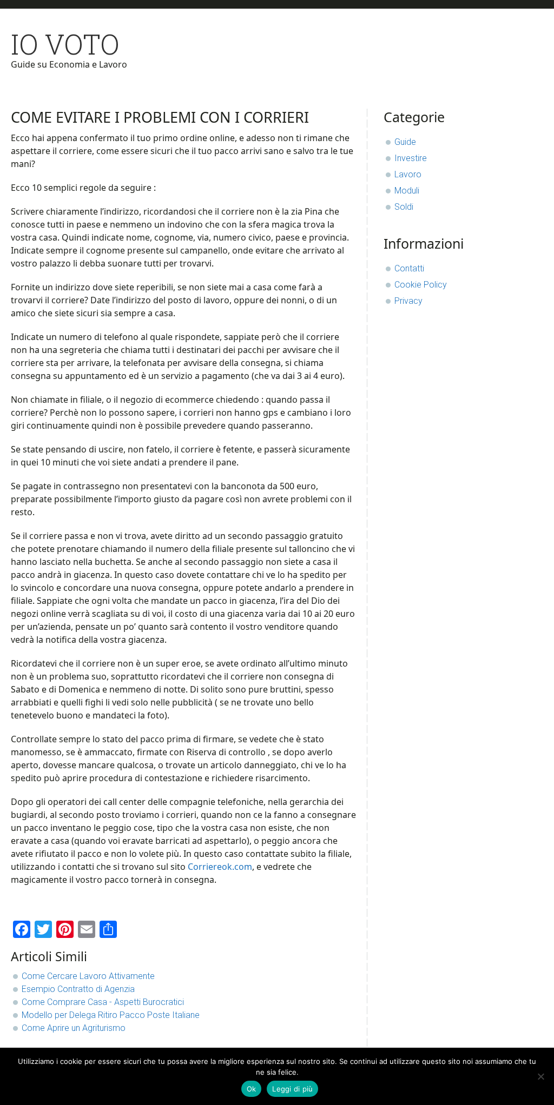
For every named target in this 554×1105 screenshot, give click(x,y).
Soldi (403, 207)
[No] (540, 1076)
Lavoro (407, 174)
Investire (410, 158)
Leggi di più (292, 1088)
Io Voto (65, 44)
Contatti (409, 268)
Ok (251, 1088)
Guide (405, 142)
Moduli (406, 190)
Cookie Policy (420, 284)
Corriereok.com (220, 867)
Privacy (408, 301)
